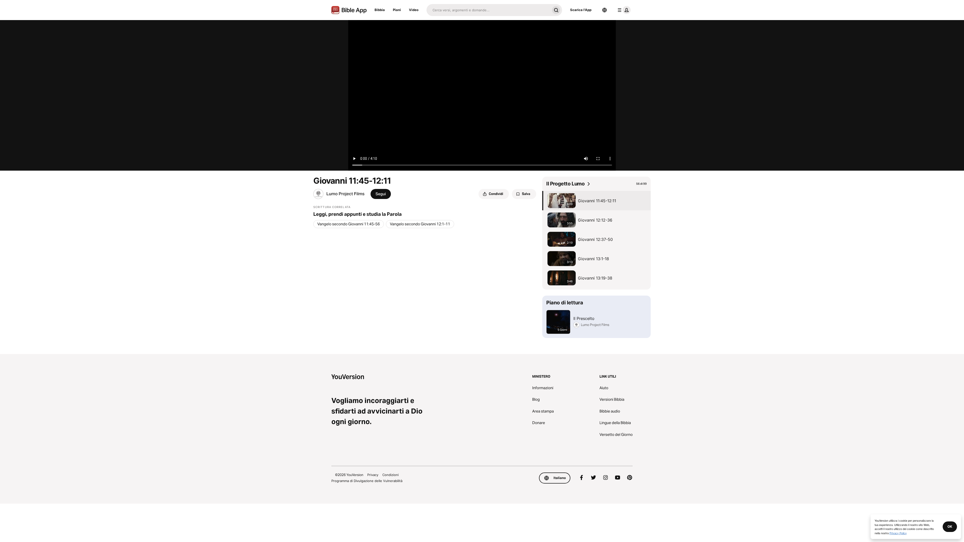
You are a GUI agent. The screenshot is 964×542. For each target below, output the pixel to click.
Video (413, 10)
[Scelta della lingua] (604, 10)
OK (949, 526)
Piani (397, 10)
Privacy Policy (898, 533)
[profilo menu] (623, 10)
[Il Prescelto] (596, 317)
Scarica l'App (580, 10)
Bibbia (380, 10)
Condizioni (390, 475)
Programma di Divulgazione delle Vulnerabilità (366, 481)
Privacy (372, 475)
